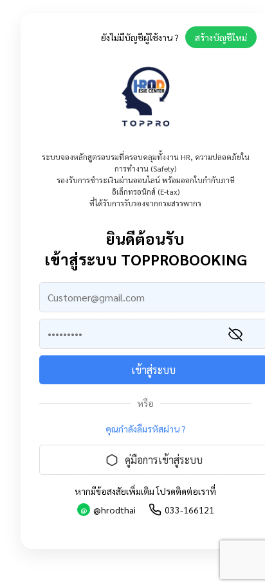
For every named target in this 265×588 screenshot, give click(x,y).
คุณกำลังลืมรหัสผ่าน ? (145, 428)
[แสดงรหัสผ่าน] (235, 334)
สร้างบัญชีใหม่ (221, 37)
